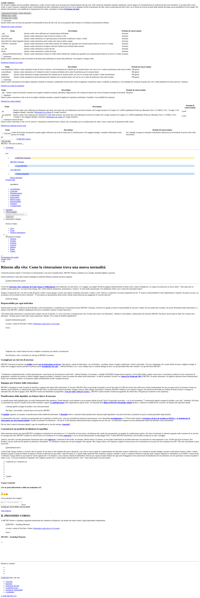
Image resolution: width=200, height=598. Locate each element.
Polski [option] (12, 249)
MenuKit (64, 414)
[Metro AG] (13, 139)
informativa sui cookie (43, 112)
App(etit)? (66, 424)
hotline (29, 364)
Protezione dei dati (12, 586)
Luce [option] (12, 228)
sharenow (68, 436)
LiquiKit (5, 414)
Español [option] (13, 243)
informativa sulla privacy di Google (46, 324)
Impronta (9, 584)
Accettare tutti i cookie (9, 18)
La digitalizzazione (57, 403)
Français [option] (13, 245)
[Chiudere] (23, 144)
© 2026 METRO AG (9, 596)
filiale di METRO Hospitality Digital (118, 403)
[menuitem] (104, 239)
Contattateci (10, 592)
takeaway (52, 439)
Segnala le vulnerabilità (14, 590)
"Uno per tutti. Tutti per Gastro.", (77, 392)
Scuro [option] (12, 230)
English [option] (13, 241)
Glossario (9, 582)
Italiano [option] (13, 247)
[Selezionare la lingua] (6, 235)
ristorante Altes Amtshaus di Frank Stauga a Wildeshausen (32, 287)
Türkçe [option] (12, 251)
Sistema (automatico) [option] (17, 232)
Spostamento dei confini (10, 257)
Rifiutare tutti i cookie (9, 16)
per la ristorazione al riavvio (50, 364)
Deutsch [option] (13, 239)
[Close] (2, 492)
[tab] (100, 27)
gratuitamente (116, 418)
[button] (9, 148)
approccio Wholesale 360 (131, 376)
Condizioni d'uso (12, 588)
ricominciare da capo (50, 366)
